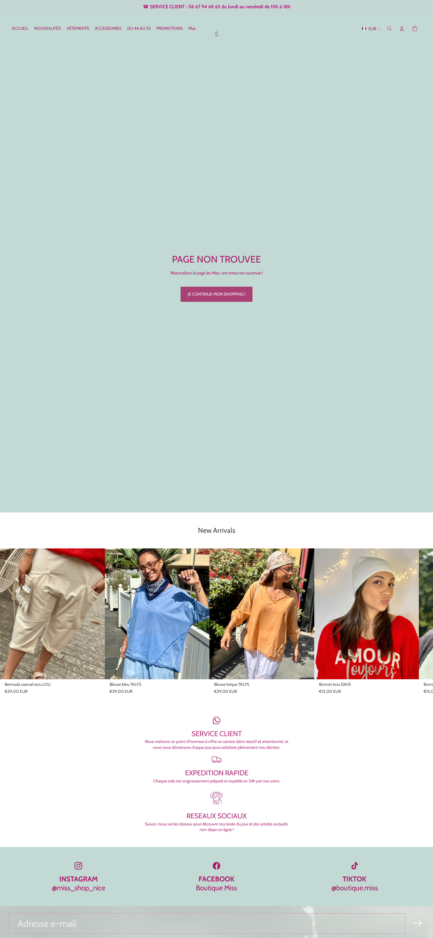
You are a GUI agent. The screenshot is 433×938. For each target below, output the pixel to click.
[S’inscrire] (418, 923)
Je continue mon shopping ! (216, 294)
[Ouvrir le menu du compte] (401, 28)
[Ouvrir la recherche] (389, 28)
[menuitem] (192, 29)
